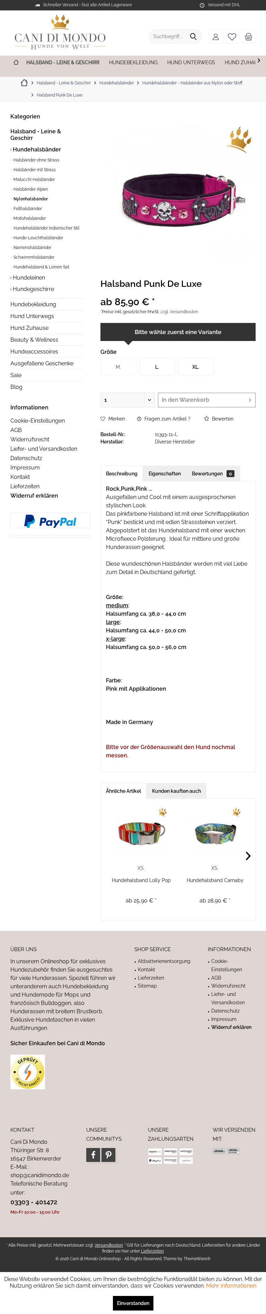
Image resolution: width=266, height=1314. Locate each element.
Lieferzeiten (24, 486)
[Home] (15, 63)
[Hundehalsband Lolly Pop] (141, 831)
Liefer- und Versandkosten (43, 449)
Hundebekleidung (33, 304)
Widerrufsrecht (29, 439)
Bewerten (222, 419)
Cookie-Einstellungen (37, 420)
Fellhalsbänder (27, 208)
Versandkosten (109, 1245)
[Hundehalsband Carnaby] (215, 831)
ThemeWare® (197, 1258)
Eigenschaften (165, 473)
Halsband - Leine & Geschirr (35, 134)
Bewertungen (212, 473)
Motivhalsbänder (29, 218)
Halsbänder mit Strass (34, 169)
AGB (16, 430)
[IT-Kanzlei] (63, 1072)
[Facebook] (93, 1155)
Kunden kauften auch (176, 791)
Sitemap (147, 986)
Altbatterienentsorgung (164, 961)
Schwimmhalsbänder (33, 257)
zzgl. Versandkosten (179, 311)
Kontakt (20, 477)
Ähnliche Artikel (123, 791)
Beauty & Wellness (34, 339)
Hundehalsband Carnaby (215, 880)
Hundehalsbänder (36, 149)
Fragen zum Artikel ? (166, 419)
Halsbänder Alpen (30, 189)
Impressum (25, 467)
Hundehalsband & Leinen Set (40, 267)
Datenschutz (26, 458)
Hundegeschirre (32, 289)
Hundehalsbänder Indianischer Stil (45, 228)
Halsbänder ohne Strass (35, 160)
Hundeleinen (28, 277)
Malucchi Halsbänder (33, 179)
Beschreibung (122, 473)
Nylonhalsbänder (30, 199)
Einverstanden (133, 1303)
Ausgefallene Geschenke (41, 363)
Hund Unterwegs (32, 316)
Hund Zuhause (29, 328)
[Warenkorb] (248, 36)
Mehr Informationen (231, 1285)
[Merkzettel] (232, 36)
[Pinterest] (108, 1155)
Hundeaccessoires (34, 351)
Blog (16, 387)
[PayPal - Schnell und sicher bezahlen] (50, 521)
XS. (141, 868)
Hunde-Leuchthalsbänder (37, 237)
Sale (15, 375)
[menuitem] (248, 36)
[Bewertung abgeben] (178, 293)
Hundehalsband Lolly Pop (141, 880)
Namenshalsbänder (31, 247)
